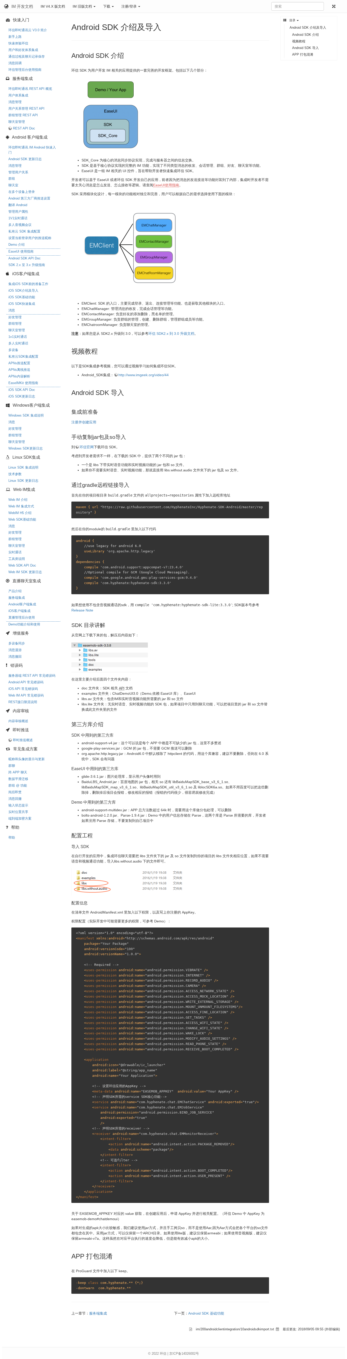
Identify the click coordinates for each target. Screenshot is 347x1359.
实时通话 (15, 552)
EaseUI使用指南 (166, 185)
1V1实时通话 (17, 218)
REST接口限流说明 (22, 702)
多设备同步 (16, 643)
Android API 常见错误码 (25, 682)
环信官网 (87, 447)
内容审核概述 (18, 721)
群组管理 (15, 323)
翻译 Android (17, 205)
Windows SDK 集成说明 (26, 415)
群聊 (11, 766)
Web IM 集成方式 (21, 506)
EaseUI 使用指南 (21, 251)
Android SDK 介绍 (305, 35)
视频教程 (298, 41)
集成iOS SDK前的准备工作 (28, 284)
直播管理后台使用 (21, 617)
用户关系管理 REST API (26, 108)
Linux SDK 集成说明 (23, 467)
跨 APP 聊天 (17, 772)
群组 (11, 178)
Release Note (82, 610)
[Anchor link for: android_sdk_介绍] (127, 55)
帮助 (11, 837)
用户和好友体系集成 (23, 50)
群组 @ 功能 (17, 785)
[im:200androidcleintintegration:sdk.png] (131, 248)
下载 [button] (107, 6)
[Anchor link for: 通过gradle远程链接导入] (132, 484)
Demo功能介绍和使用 (24, 624)
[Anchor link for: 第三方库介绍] (106, 723)
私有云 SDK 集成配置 (24, 231)
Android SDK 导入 (305, 48)
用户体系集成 (18, 95)
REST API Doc (24, 128)
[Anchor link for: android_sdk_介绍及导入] (165, 26)
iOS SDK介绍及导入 (23, 290)
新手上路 (15, 37)
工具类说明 (16, 559)
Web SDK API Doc (22, 565)
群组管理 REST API (23, 115)
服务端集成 (16, 598)
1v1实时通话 (17, 337)
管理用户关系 (18, 172)
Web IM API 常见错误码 (26, 695)
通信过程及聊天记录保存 (26, 56)
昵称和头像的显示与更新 (26, 759)
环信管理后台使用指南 (24, 70)
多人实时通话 (18, 343)
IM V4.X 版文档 (53, 6)
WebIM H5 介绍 (19, 513)
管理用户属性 (18, 211)
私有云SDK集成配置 (23, 356)
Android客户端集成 (22, 604)
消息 (11, 310)
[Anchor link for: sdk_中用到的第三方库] (116, 735)
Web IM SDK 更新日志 (25, 572)
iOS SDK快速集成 (21, 304)
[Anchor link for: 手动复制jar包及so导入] (128, 436)
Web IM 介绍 (17, 500)
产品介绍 (15, 591)
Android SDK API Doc (24, 258)
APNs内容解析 (19, 376)
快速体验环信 (18, 43)
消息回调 (15, 63)
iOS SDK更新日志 (21, 396)
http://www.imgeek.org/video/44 (143, 375)
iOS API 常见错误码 (23, 689)
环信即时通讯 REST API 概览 (30, 89)
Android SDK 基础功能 (206, 1313)
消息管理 (15, 102)
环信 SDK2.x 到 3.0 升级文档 (171, 334)
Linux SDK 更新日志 (23, 481)
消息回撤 (15, 799)
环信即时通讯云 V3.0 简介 (27, 30)
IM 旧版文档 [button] (83, 6)
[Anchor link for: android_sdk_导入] (127, 392)
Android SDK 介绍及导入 (308, 27)
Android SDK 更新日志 (25, 159)
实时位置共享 (18, 812)
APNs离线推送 (19, 370)
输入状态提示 (18, 805)
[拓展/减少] (335, 6)
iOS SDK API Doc (21, 390)
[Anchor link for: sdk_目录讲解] (108, 624)
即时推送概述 (23, 740)
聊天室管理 (16, 122)
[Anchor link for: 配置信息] (90, 903)
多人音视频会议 (19, 225)
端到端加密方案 (19, 818)
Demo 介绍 (16, 244)
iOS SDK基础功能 (21, 297)
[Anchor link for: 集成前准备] (100, 411)
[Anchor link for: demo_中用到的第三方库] (118, 802)
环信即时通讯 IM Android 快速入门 (32, 149)
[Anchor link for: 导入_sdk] (91, 846)
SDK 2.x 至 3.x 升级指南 (26, 265)
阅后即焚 (15, 792)
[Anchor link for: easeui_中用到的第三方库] (120, 768)
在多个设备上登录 (21, 192)
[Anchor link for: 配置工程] (95, 835)
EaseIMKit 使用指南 (23, 383)
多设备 (13, 350)
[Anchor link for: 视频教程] (101, 350)
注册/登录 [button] (129, 6)
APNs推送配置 (19, 363)
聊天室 (13, 185)
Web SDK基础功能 (22, 519)
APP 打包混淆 (302, 54)
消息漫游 (15, 650)
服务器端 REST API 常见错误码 (31, 675)
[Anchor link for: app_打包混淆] (116, 1255)
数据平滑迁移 (18, 779)
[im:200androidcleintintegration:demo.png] (109, 115)
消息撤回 (15, 656)
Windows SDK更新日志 (25, 448)
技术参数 (15, 474)
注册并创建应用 (83, 422)
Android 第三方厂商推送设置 (29, 198)
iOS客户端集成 (19, 611)
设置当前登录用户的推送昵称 (29, 238)
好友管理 (15, 317)
